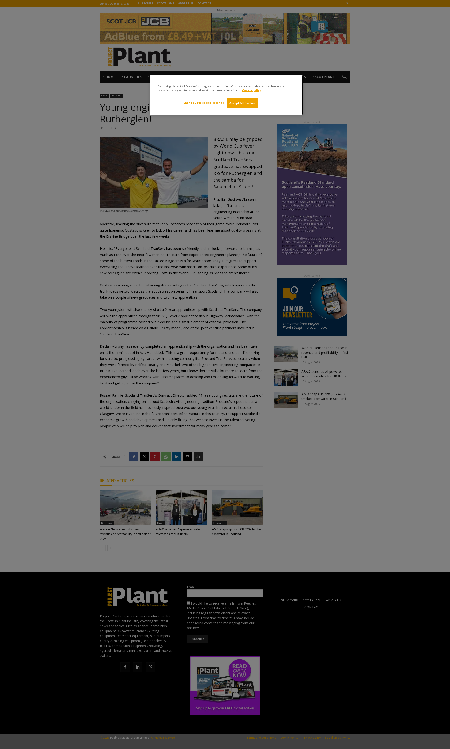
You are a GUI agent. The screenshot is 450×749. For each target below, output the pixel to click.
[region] (226, 95)
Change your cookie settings (203, 102)
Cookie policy (251, 90)
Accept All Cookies (242, 103)
